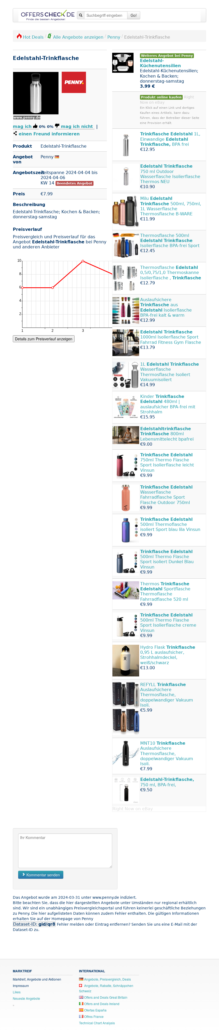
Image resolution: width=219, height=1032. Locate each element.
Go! (134, 15)
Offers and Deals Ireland (101, 1003)
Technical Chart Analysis (97, 1023)
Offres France (93, 1016)
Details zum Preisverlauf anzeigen (43, 338)
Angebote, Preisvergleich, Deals (107, 979)
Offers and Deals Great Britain (105, 997)
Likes (17, 992)
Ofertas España (95, 1010)
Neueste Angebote (26, 998)
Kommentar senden (42, 874)
